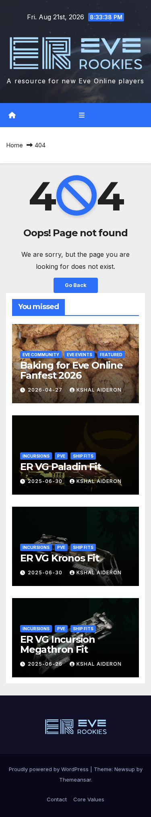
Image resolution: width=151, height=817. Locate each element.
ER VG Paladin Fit (60, 466)
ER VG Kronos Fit (59, 558)
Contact (57, 799)
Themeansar (75, 779)
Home (14, 145)
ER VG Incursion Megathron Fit (57, 644)
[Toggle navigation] (81, 115)
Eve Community (41, 354)
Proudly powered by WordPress (49, 769)
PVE (61, 456)
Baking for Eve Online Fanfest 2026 (71, 370)
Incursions (36, 456)
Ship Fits (83, 456)
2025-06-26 (46, 664)
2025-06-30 (46, 481)
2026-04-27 (46, 390)
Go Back (76, 285)
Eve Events (79, 354)
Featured (111, 354)
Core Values (88, 799)
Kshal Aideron (99, 390)
